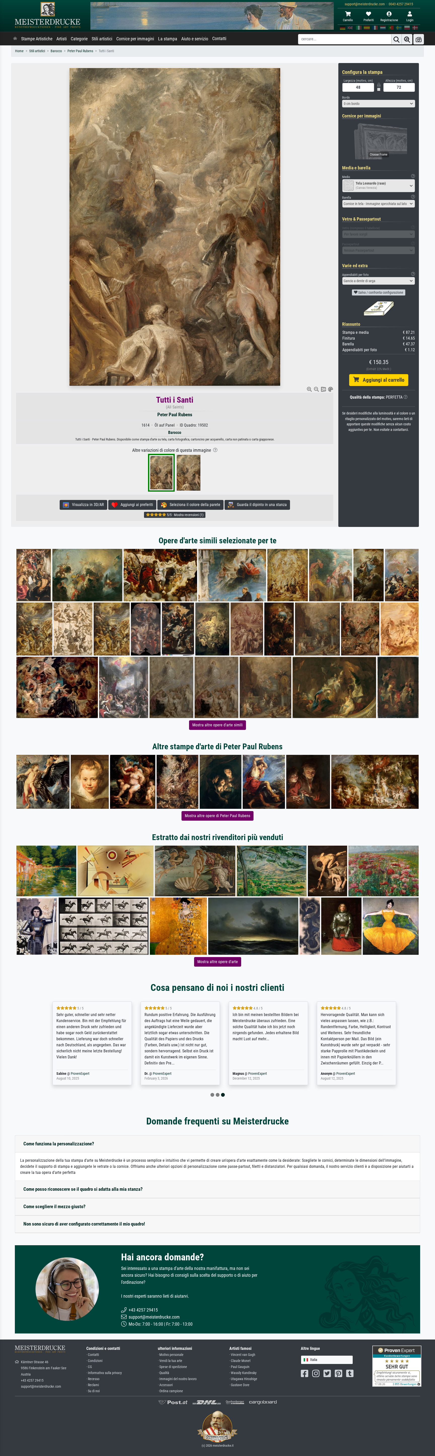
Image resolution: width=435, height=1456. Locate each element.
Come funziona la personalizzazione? (58, 1144)
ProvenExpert (73, 1074)
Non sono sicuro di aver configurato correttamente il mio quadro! (84, 1224)
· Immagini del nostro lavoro (177, 1379)
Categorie (79, 38)
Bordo (346, 97)
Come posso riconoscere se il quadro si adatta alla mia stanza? (83, 1189)
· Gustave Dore (239, 1385)
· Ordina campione (170, 1391)
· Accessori (165, 1385)
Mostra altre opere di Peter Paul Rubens (217, 815)
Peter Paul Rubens (80, 51)
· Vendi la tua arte (170, 1361)
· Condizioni (94, 1361)
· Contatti (92, 1355)
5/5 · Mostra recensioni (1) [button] (184, 515)
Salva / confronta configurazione (380, 292)
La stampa (167, 38)
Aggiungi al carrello (381, 380)
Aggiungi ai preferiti (135, 504)
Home (19, 51)
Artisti (61, 38)
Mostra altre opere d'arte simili (217, 725)
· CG (89, 1367)
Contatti (219, 38)
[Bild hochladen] (418, 39)
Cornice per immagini (135, 38)
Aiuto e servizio (194, 38)
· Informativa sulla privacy (104, 1373)
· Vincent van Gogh (242, 1355)
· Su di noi (93, 1391)
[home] (15, 39)
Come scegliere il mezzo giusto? (54, 1206)
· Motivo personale (171, 1355)
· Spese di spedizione (172, 1367)
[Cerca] (396, 39)
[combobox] (378, 103)
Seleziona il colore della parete (193, 504)
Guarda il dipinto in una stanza (260, 504)
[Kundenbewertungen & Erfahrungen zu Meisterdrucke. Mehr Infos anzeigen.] (396, 1365)
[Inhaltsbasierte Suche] (407, 39)
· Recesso (92, 1379)
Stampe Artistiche (36, 38)
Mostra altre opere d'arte (217, 961)
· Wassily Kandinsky (243, 1373)
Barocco (56, 51)
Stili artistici (102, 38)
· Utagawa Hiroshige (243, 1379)
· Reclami (92, 1385)
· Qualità (163, 1373)
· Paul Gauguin (239, 1367)
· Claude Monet (239, 1361)
